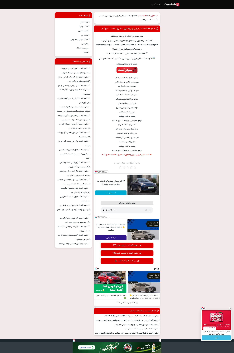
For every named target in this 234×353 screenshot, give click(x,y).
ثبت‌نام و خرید (111, 238)
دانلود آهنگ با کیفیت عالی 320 (125, 245)
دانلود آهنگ (156, 4)
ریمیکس (84, 44)
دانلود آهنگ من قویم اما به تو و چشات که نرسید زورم (136, 324)
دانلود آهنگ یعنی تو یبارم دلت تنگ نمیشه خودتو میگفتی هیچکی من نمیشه (127, 320)
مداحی (85, 52)
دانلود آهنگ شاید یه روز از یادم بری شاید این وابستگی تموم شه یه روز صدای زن (73, 209)
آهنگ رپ (84, 35)
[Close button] (230, 308)
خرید (216, 338)
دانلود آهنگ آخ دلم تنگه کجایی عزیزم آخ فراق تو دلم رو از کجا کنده (131, 316)
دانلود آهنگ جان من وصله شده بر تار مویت (140, 329)
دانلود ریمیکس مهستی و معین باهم (73, 243)
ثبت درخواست (111, 193)
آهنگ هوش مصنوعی (79, 39)
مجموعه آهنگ (82, 48)
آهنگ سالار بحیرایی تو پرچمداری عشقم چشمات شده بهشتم (127, 154)
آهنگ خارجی (83, 31)
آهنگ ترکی (84, 22)
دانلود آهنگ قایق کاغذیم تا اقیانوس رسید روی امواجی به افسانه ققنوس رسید (126, 333)
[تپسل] (96, 172)
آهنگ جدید (142, 15)
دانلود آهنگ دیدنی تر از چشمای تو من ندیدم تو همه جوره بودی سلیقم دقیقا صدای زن (74, 89)
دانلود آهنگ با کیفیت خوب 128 (125, 253)
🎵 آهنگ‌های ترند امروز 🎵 (125, 261)
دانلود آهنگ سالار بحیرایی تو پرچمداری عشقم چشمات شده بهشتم (128, 28)
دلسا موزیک (153, 15)
